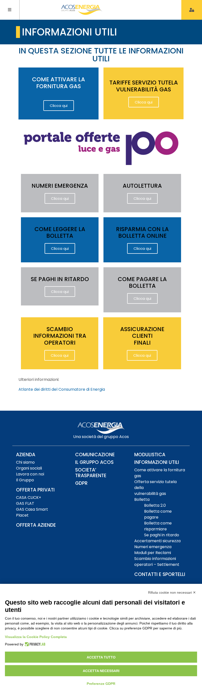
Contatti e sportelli (159, 574)
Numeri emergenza (152, 547)
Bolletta (142, 499)
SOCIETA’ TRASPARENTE (90, 473)
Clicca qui (58, 105)
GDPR (81, 483)
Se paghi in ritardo (161, 535)
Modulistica (149, 454)
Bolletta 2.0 (155, 505)
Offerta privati (35, 490)
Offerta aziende (36, 525)
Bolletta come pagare (158, 514)
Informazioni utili (156, 462)
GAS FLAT (25, 503)
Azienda (25, 454)
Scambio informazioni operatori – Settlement (156, 561)
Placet (22, 515)
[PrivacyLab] (34, 644)
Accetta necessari (101, 671)
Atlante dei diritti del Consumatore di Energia (61, 389)
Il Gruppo (25, 480)
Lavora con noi (30, 474)
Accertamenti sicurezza (157, 541)
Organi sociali (29, 468)
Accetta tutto (101, 657)
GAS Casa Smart (32, 509)
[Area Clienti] (191, 10)
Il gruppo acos (94, 462)
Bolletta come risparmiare (158, 526)
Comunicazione (95, 454)
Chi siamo (25, 462)
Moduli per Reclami (152, 553)
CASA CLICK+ (28, 497)
